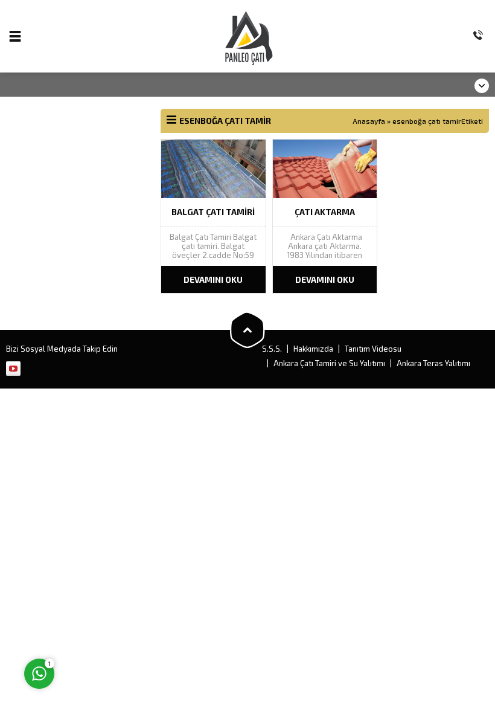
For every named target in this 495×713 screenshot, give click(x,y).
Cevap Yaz (115, 624)
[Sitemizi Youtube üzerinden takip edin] (13, 368)
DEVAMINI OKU (213, 279)
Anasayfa (369, 121)
